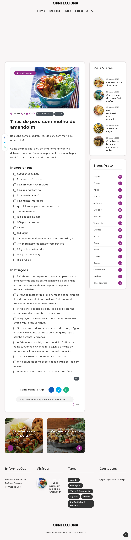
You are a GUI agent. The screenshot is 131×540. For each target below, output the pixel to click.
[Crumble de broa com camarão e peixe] (99, 141)
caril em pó (29, 190)
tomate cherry (28, 254)
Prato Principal (25, 73)
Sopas (97, 176)
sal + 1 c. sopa (29, 179)
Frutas (97, 196)
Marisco (98, 209)
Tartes (97, 256)
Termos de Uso (13, 486)
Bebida (97, 216)
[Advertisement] (65, 35)
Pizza (96, 249)
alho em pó (28, 195)
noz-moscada (30, 200)
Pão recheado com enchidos (111, 115)
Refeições (54, 10)
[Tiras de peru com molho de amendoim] (42, 483)
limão (21, 227)
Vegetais (98, 223)
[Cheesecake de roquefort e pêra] (99, 95)
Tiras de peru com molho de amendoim (55, 487)
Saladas (98, 203)
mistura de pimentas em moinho (38, 206)
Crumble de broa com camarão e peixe (112, 145)
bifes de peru (28, 173)
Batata (86, 496)
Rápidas (78, 10)
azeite (26, 211)
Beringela (75, 485)
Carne (97, 183)
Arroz (96, 236)
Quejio (73, 480)
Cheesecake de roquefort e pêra (113, 98)
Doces (97, 263)
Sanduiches (99, 269)
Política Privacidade (15, 479)
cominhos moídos (32, 184)
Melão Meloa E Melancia (77, 504)
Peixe (96, 189)
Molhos (97, 276)
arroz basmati (28, 222)
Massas (97, 229)
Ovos (96, 243)
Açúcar (74, 496)
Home (41, 10)
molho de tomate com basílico (40, 243)
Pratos (67, 10)
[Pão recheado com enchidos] (99, 110)
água (22, 233)
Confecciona (50, 532)
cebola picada (28, 216)
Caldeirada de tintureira (114, 84)
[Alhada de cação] (99, 128)
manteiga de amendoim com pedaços (45, 238)
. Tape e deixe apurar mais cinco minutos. (42, 356)
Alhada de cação (112, 130)
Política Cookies (13, 483)
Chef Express (100, 283)
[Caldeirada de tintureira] (99, 82)
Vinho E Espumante (80, 491)
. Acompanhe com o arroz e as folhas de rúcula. (45, 371)
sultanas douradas (31, 249)
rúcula (24, 259)
